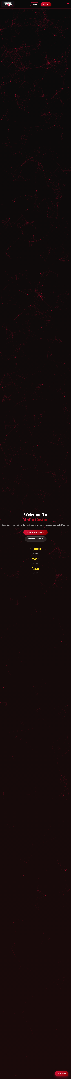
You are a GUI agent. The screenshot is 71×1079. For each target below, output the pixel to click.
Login (35, 4)
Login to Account (35, 539)
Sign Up (46, 4)
